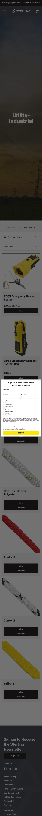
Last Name (23, 394)
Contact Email (6, 389)
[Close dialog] (39, 381)
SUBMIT (21, 433)
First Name (5, 394)
